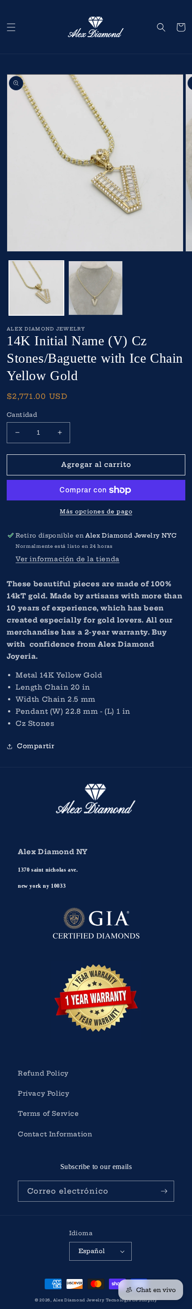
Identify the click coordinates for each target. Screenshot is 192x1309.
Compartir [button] (35, 746)
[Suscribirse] (164, 1191)
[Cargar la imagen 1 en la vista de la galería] (36, 288)
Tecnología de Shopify (131, 1300)
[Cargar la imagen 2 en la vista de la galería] (95, 288)
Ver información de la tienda (68, 559)
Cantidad (22, 414)
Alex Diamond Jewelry (78, 1300)
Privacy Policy (43, 1093)
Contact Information (55, 1134)
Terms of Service (48, 1114)
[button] (11, 27)
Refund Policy (43, 1073)
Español (92, 1250)
